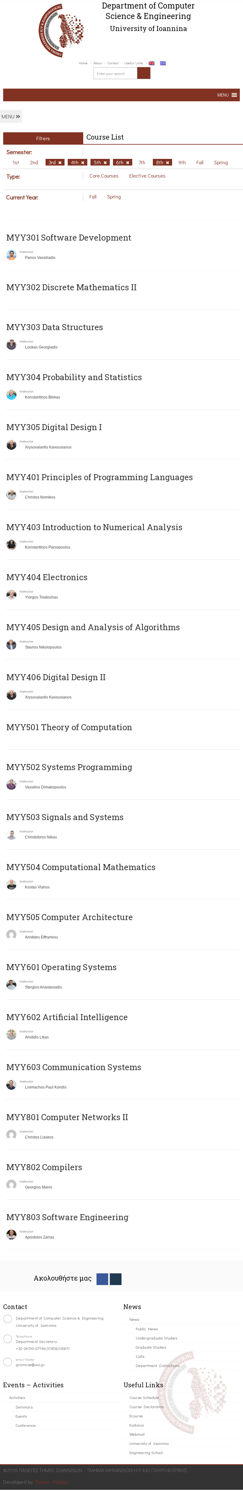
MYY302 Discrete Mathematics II (71, 287)
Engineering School (146, 1452)
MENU (9, 116)
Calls (140, 1356)
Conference (26, 1425)
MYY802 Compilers (44, 1167)
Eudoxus (136, 1424)
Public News (147, 1328)
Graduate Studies (151, 1347)
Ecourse (136, 1415)
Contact (113, 62)
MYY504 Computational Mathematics (81, 867)
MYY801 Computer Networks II (67, 1117)
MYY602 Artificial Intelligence (67, 1017)
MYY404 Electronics (47, 577)
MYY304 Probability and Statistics (74, 377)
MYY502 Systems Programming (69, 767)
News (134, 1319)
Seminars (24, 1406)
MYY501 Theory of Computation (69, 727)
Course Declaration (146, 1406)
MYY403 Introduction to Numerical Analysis (94, 527)
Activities (17, 1397)
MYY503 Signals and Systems (65, 817)
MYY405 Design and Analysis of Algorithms (93, 627)
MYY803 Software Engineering (67, 1217)
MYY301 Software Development (68, 237)
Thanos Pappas (51, 1481)
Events (21, 1416)
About (97, 62)
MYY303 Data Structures (54, 327)
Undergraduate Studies (156, 1337)
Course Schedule (144, 1397)
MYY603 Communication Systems (73, 1067)
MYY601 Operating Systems (61, 967)
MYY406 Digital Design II (56, 677)
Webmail (137, 1434)
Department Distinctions (157, 1365)
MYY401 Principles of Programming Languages (99, 477)
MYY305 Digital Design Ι (54, 427)
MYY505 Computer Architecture (69, 917)
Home (83, 62)
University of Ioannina (149, 1443)
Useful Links (133, 62)
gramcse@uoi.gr (30, 1364)
